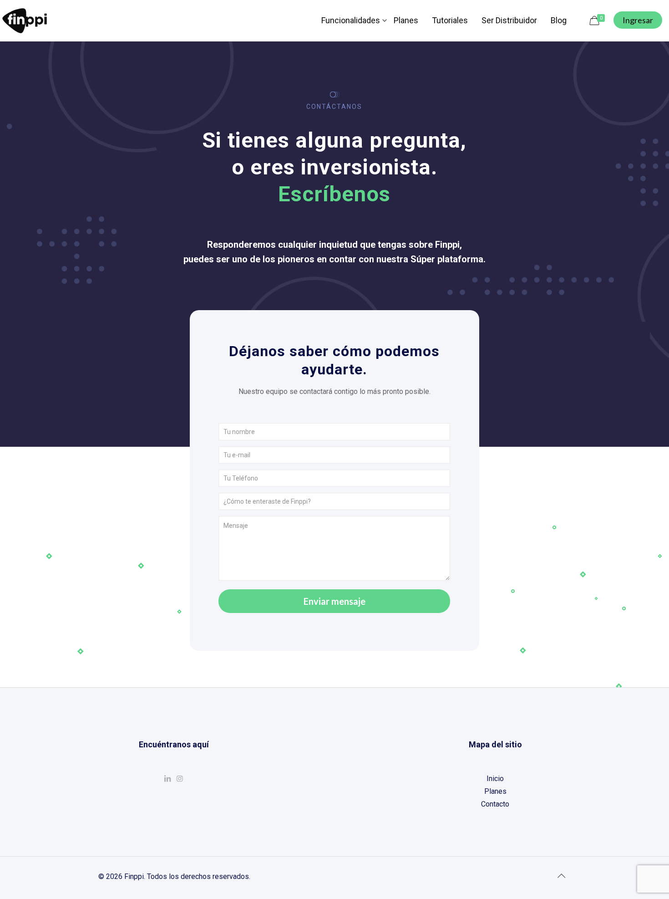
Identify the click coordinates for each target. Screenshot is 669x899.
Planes (495, 791)
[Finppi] (24, 20)
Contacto (495, 804)
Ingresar (638, 20)
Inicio (495, 778)
